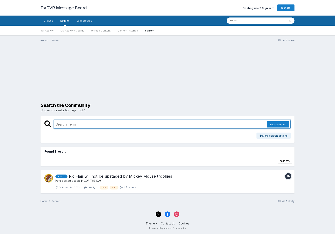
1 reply (91, 187)
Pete (58, 180)
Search (149, 30)
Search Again (278, 124)
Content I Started (127, 30)
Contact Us (168, 223)
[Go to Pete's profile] (48, 178)
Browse (48, 20)
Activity (65, 20)
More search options (275, 135)
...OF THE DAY (93, 180)
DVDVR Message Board (64, 7)
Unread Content (101, 30)
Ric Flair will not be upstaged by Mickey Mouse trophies (120, 176)
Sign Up (285, 7)
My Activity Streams (72, 30)
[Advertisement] (111, 75)
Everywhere (274, 20)
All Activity (47, 30)
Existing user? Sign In (257, 8)
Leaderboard (84, 20)
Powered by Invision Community (167, 228)
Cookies (184, 223)
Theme (151, 223)
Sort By (284, 161)
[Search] (290, 20)
